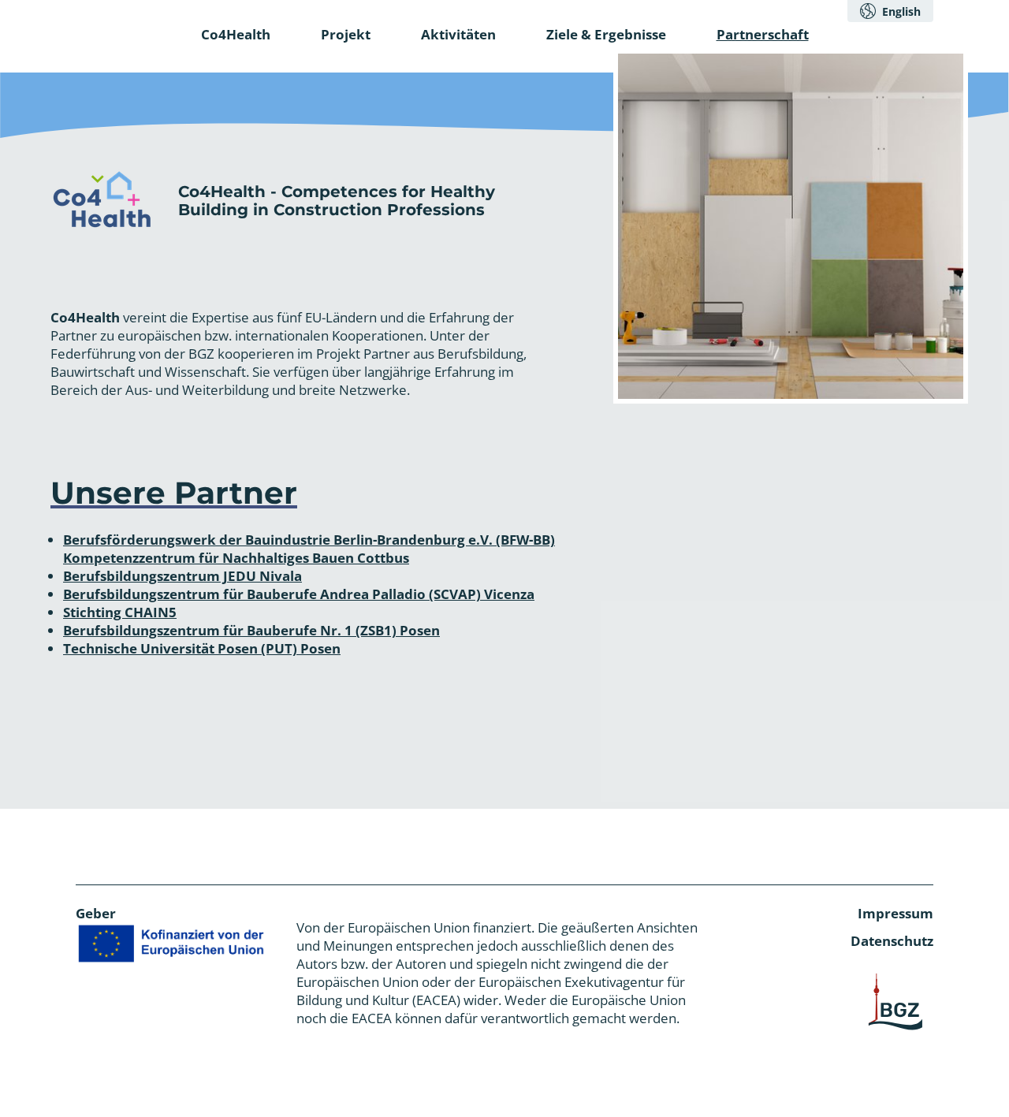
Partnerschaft (763, 34)
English (901, 11)
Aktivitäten (458, 34)
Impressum (895, 913)
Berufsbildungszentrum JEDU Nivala (182, 576)
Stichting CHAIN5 (120, 612)
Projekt (345, 34)
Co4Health (235, 34)
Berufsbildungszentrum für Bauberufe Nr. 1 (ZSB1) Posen (251, 630)
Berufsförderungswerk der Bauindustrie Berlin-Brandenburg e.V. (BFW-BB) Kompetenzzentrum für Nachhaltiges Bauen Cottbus (309, 549)
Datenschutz (892, 941)
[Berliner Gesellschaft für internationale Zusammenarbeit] (895, 1001)
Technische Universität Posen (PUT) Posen (202, 648)
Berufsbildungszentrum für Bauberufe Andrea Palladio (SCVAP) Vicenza (298, 594)
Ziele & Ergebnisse (606, 34)
